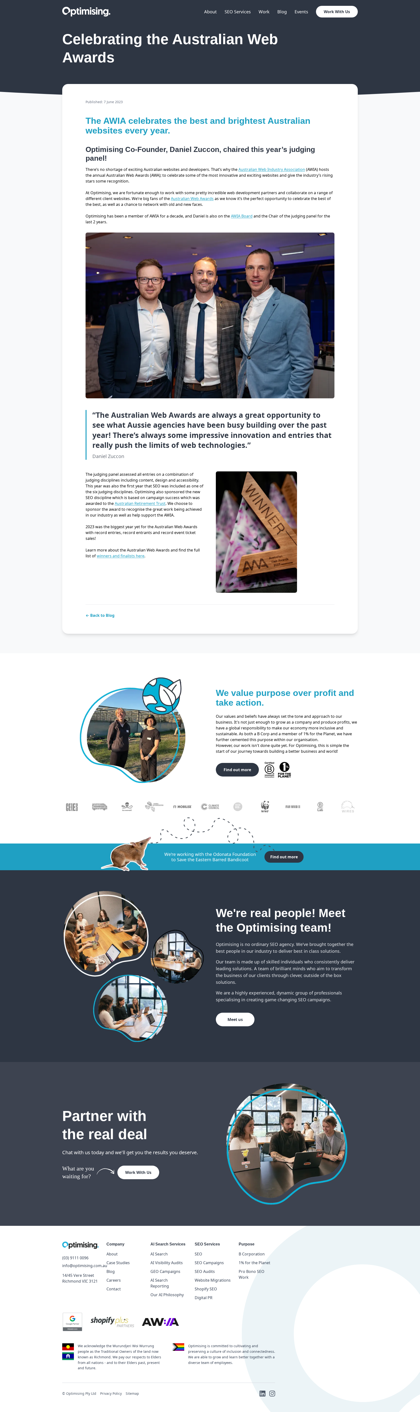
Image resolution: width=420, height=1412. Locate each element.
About (210, 12)
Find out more (237, 769)
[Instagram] (272, 1393)
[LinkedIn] (262, 1393)
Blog (282, 12)
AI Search (159, 1254)
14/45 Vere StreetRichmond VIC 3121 (80, 1278)
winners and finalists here (120, 556)
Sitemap (132, 1393)
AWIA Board (242, 216)
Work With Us (337, 11)
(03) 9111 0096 (75, 1258)
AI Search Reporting (159, 1283)
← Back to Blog (100, 615)
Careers (113, 1280)
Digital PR (203, 1297)
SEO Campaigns (209, 1262)
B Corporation (252, 1254)
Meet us (235, 1019)
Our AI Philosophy (167, 1294)
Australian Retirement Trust (140, 503)
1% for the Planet (254, 1262)
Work (264, 12)
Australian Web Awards (192, 198)
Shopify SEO (206, 1289)
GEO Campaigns (165, 1271)
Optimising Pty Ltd (81, 1393)
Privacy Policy (111, 1393)
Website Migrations (213, 1280)
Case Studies (118, 1262)
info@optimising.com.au (80, 1265)
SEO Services (238, 12)
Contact (113, 1289)
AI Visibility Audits (166, 1262)
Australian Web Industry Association (271, 169)
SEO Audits (205, 1271)
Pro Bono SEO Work (251, 1274)
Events (301, 12)
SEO (198, 1254)
